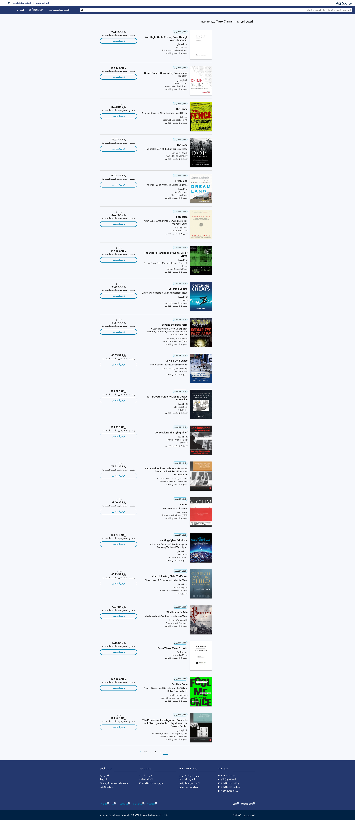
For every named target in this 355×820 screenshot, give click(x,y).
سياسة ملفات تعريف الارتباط (115, 783)
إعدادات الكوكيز (107, 787)
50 (145, 751)
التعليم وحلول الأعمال (20, 3)
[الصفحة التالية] (140, 751)
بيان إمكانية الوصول (190, 775)
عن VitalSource (228, 775)
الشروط (103, 779)
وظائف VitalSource (229, 783)
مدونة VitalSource (229, 790)
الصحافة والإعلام (228, 779)
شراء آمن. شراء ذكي (188, 787)
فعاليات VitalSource (230, 787)
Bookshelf (37, 10)
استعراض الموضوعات (59, 10)
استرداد (20, 10)
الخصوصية (104, 775)
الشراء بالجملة (42, 3)
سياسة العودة (145, 775)
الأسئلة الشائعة (146, 779)
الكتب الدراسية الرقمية (189, 783)
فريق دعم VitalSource (152, 783)
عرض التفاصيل (118, 41)
